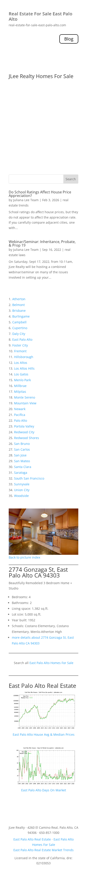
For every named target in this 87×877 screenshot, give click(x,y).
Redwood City (24, 432)
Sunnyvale (21, 484)
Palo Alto (20, 420)
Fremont (20, 351)
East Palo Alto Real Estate (42, 686)
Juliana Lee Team (26, 200)
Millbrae (20, 386)
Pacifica (19, 415)
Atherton (18, 299)
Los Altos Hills (24, 368)
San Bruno (22, 444)
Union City (21, 490)
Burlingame (21, 316)
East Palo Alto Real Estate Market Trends (43, 850)
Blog (68, 39)
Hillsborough (23, 357)
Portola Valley (24, 426)
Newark (19, 409)
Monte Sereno (24, 397)
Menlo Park (22, 380)
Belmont (18, 305)
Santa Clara (22, 467)
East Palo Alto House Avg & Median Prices (44, 734)
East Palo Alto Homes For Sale (51, 663)
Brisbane (19, 310)
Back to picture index (24, 557)
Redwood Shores (26, 438)
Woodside (21, 496)
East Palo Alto (22, 339)
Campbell (19, 322)
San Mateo (22, 461)
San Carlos (22, 449)
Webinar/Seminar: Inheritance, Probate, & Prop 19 (42, 243)
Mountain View (25, 403)
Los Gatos (21, 374)
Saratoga (20, 472)
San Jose (20, 455)
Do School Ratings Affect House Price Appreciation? (40, 194)
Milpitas (20, 391)
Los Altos (20, 363)
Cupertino (19, 328)
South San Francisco (29, 478)
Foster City (20, 345)
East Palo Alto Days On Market (43, 790)
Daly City (18, 334)
